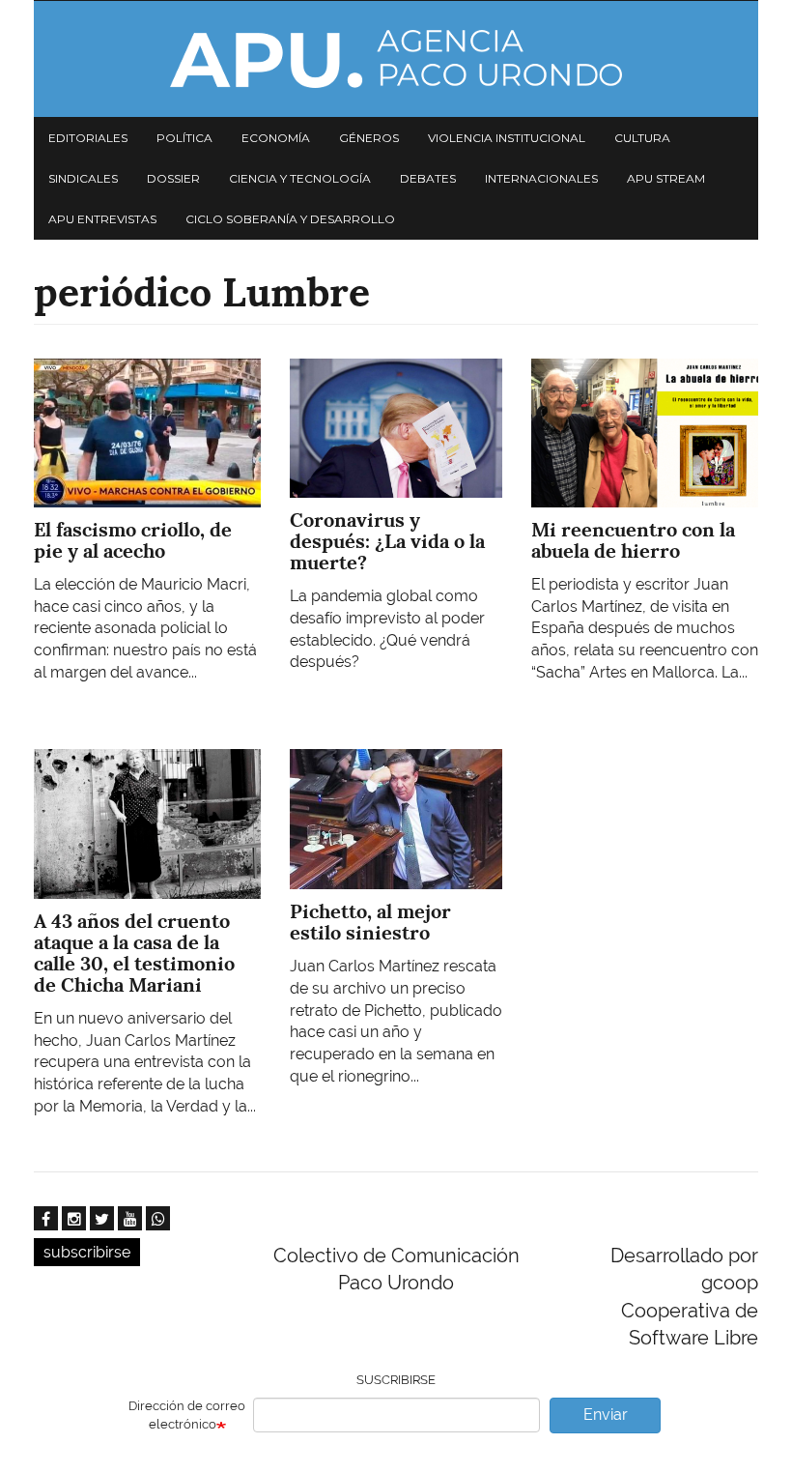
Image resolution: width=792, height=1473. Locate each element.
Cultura (642, 137)
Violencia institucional (506, 137)
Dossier (173, 178)
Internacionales (541, 178)
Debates (428, 178)
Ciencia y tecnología (300, 178)
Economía (275, 137)
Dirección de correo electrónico (186, 1415)
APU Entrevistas (102, 219)
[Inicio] (396, 59)
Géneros (369, 137)
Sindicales (83, 178)
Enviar (605, 1414)
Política (184, 137)
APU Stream (666, 178)
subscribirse (86, 1252)
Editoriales (87, 137)
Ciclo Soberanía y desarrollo (290, 219)
